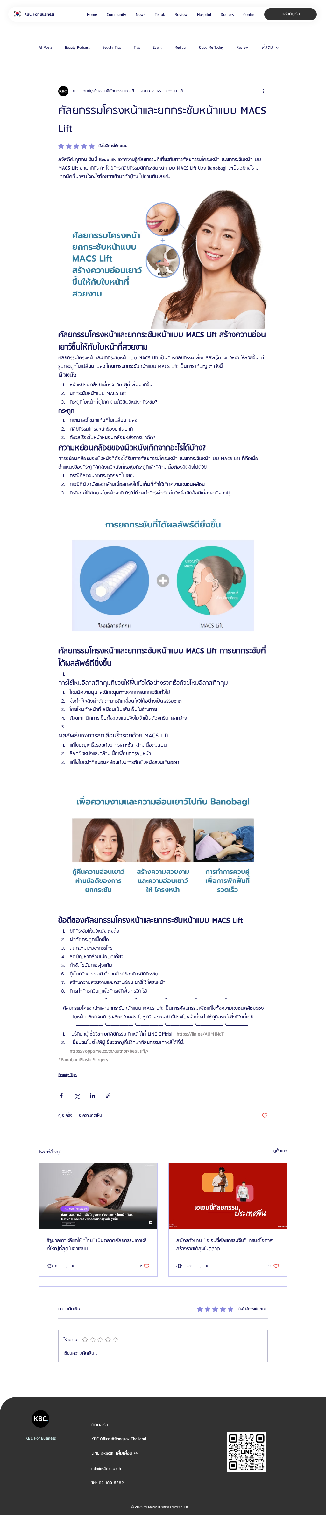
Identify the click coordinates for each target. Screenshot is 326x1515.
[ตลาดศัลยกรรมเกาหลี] (98, 1196)
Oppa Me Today (211, 47)
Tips (137, 47)
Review (242, 47)
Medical (180, 47)
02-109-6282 (111, 1483)
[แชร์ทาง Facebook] (61, 1096)
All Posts (45, 47)
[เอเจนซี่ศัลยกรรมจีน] (228, 1196)
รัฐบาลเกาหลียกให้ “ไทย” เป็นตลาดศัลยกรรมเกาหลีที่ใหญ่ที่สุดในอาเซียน (97, 1245)
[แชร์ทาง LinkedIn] (92, 1096)
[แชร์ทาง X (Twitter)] (77, 1096)
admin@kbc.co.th (106, 1468)
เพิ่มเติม (267, 47)
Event (157, 47)
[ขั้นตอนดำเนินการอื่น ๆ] (264, 91)
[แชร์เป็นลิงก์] (108, 1096)
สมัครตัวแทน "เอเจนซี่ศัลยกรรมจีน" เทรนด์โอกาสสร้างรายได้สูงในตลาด (224, 1245)
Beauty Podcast (77, 47)
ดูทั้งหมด (280, 1151)
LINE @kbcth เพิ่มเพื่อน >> (114, 1453)
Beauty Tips (112, 47)
